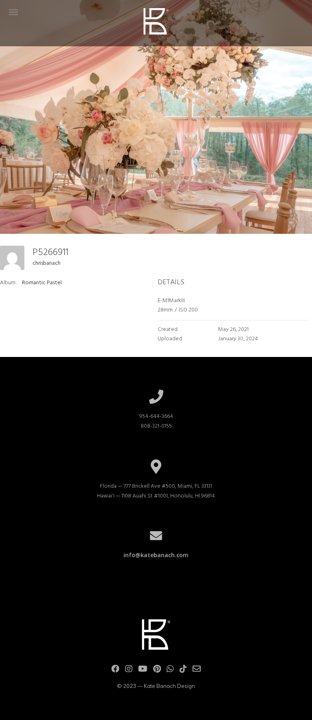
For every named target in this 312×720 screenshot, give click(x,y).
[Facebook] (115, 671)
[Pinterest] (157, 671)
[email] (197, 671)
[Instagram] (128, 671)
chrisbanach (46, 263)
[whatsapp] (170, 671)
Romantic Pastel (42, 283)
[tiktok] (183, 671)
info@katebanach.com (156, 555)
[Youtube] (142, 671)
